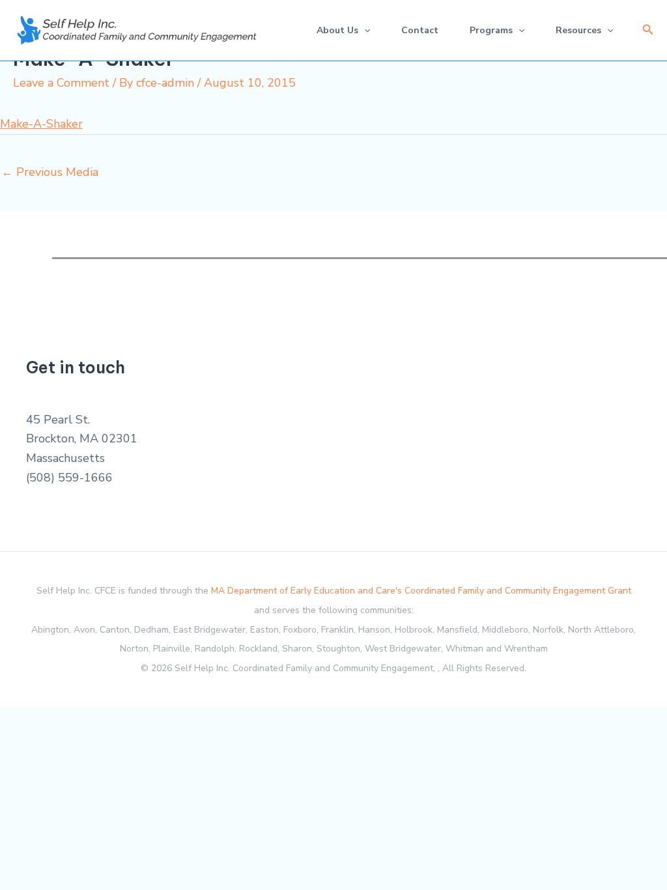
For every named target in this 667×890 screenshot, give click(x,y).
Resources (578, 30)
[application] (364, 30)
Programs (491, 30)
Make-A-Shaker (41, 124)
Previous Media (49, 172)
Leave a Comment (61, 83)
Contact (419, 30)
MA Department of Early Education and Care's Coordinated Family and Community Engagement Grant (421, 590)
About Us (337, 30)
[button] (648, 30)
